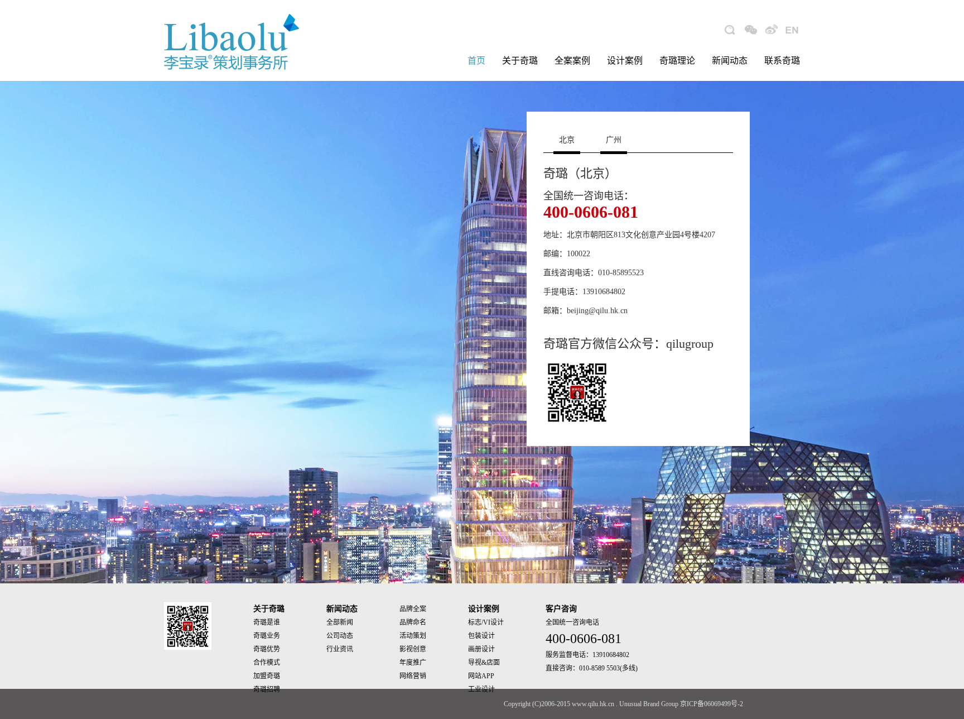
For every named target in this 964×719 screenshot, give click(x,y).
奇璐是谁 (266, 622)
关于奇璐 (520, 60)
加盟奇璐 (266, 676)
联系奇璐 (782, 60)
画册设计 (481, 649)
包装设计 (481, 636)
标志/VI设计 (486, 622)
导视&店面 (484, 663)
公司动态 (339, 636)
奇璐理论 (677, 60)
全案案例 (572, 60)
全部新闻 (339, 622)
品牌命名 (412, 622)
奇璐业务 (266, 636)
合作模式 (266, 663)
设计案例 (625, 60)
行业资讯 (339, 649)
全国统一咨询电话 (572, 622)
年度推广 (412, 663)
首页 (476, 60)
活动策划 (412, 636)
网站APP (481, 676)
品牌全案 (412, 609)
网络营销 (412, 676)
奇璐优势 (266, 649)
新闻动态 (730, 60)
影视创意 (412, 649)
